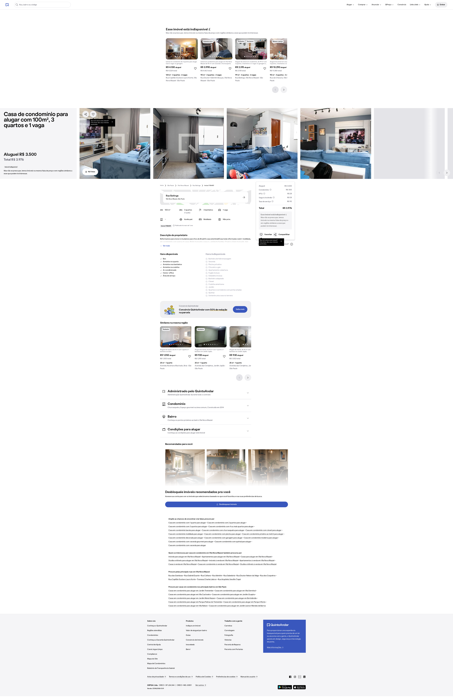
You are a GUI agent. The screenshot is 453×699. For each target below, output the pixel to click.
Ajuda (426, 5)
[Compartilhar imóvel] (85, 114)
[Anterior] (275, 89)
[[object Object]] (112, 122)
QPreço (388, 5)
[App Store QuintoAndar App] (299, 687)
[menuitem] (350, 5)
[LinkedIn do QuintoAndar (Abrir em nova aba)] (304, 676)
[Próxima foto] (193, 48)
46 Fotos (91, 172)
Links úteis (414, 5)
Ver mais (166, 246)
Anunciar (375, 5)
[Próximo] (284, 89)
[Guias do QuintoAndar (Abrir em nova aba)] (299, 676)
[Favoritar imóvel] (93, 114)
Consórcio (402, 5)
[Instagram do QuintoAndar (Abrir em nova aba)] (295, 676)
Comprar (361, 5)
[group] (182, 61)
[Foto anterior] (170, 48)
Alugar (349, 5)
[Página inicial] (7, 4)
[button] (205, 393)
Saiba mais (240, 309)
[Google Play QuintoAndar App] (285, 687)
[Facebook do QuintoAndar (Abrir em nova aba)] (290, 676)
